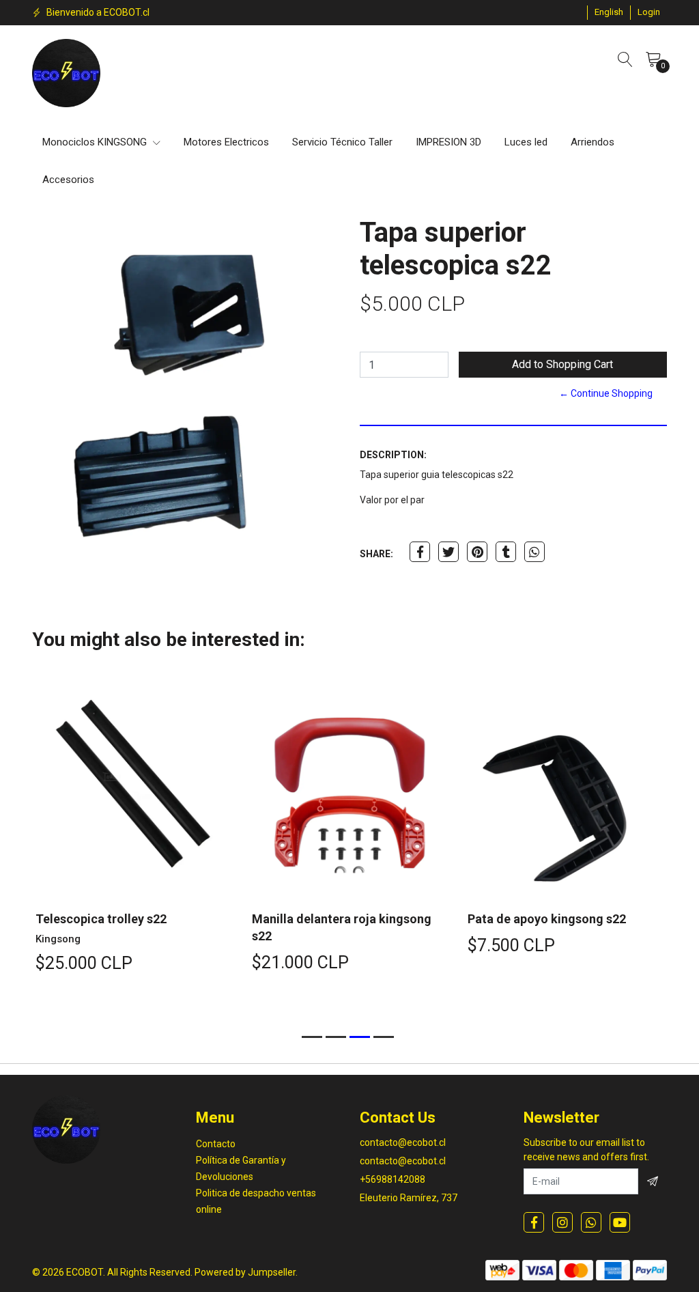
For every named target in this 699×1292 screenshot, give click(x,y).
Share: (376, 553)
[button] (609, 12)
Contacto (216, 1143)
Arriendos (592, 142)
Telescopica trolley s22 (101, 919)
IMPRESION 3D (448, 142)
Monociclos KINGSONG (95, 142)
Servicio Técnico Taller (342, 142)
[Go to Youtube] (619, 1222)
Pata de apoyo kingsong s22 (547, 919)
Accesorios (68, 179)
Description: (393, 454)
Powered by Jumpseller (245, 1272)
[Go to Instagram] (562, 1222)
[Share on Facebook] (419, 551)
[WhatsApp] (591, 1222)
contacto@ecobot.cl (403, 1142)
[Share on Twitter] (448, 551)
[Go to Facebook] (533, 1222)
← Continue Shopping (606, 393)
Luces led (525, 142)
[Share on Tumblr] (505, 551)
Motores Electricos (226, 142)
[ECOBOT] (66, 73)
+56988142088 (392, 1179)
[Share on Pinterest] (477, 551)
